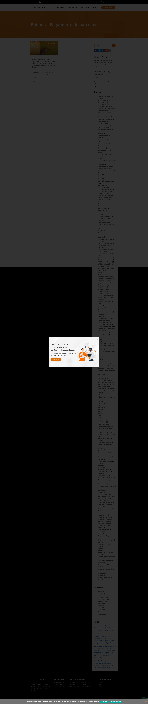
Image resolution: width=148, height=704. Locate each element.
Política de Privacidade (115, 701)
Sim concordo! (104, 701)
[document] (74, 352)
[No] (146, 701)
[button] (97, 339)
